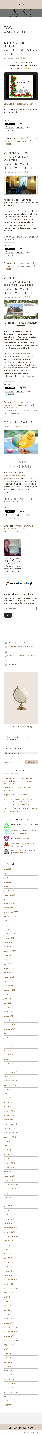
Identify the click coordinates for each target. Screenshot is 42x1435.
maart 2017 (8, 1210)
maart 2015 (8, 1314)
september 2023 (11, 912)
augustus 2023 (10, 916)
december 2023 (10, 908)
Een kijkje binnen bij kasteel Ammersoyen (20, 48)
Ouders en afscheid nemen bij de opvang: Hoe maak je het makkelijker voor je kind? (20, 781)
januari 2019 (9, 1115)
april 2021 (8, 1003)
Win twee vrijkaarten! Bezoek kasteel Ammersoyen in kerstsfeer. (20, 285)
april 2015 (8, 1310)
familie (30, 526)
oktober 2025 (9, 873)
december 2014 (10, 1327)
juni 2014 (7, 1353)
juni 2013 (7, 1405)
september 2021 (11, 986)
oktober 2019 (9, 1076)
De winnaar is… (19, 422)
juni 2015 (7, 1301)
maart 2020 (9, 1055)
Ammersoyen (20, 138)
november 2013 (10, 1384)
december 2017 (10, 1172)
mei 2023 (8, 925)
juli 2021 (7, 994)
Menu (22, 4)
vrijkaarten (9, 266)
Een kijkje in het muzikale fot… (24, 825)
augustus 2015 (10, 1293)
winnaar (27, 266)
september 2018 (11, 1133)
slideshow (21, 141)
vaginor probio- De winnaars (16, 795)
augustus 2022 (10, 951)
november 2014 (10, 1332)
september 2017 (11, 1184)
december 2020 (10, 1020)
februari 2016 (9, 1267)
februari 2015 (9, 1319)
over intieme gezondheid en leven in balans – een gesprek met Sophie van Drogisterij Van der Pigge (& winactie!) (20, 801)
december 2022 (10, 942)
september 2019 (11, 1081)
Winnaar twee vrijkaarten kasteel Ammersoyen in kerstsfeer (19, 160)
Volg (8, 615)
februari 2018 (9, 1163)
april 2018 (8, 1154)
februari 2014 (9, 1371)
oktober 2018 (9, 1128)
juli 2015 (7, 1297)
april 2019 (8, 1102)
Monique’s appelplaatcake (22, 845)
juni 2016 (7, 1249)
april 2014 (8, 1362)
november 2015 (10, 1280)
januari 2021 (8, 1016)
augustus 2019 (10, 1085)
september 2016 (11, 1236)
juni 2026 (7, 869)
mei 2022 (7, 960)
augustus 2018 (10, 1137)
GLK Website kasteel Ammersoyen (20, 104)
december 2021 (10, 973)
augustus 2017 (10, 1189)
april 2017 (8, 1206)
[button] (16, 91)
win (5, 413)
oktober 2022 (9, 947)
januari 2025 (9, 891)
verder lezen (27, 376)
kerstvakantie (23, 405)
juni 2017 (7, 1197)
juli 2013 (7, 1401)
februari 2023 (9, 934)
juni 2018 (7, 1146)
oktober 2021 (9, 981)
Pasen (14, 529)
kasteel (7, 141)
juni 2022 (7, 955)
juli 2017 (7, 1193)
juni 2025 (7, 882)
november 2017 (10, 1176)
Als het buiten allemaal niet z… (23, 832)
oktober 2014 (9, 1336)
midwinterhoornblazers (15, 410)
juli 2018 (7, 1141)
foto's (29, 138)
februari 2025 (9, 886)
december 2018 (10, 1120)
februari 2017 (9, 1215)
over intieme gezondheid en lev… (22, 851)
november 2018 (10, 1124)
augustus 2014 (10, 1345)
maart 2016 (8, 1262)
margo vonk (15, 850)
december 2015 (10, 1275)
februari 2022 (9, 968)
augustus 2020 (10, 1033)
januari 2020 (9, 1063)
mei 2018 (7, 1150)
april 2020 (8, 1051)
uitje (20, 529)
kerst (13, 141)
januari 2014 (9, 1375)
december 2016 (10, 1223)
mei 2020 (8, 1046)
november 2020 (11, 1025)
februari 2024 (9, 903)
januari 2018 (9, 1167)
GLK (35, 138)
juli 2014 (7, 1349)
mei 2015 (7, 1306)
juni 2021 (7, 999)
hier (22, 63)
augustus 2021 (10, 990)
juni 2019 (7, 1094)
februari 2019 (9, 1111)
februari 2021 (9, 1012)
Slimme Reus (24, 839)
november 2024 (11, 895)
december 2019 (10, 1068)
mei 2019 (7, 1098)
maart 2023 (8, 929)
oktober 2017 (9, 1180)
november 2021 (10, 977)
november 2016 (10, 1228)
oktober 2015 (9, 1284)
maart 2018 (8, 1159)
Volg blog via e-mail (18, 594)
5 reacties (15, 413)
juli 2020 (7, 1038)
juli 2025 (7, 878)
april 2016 (8, 1258)
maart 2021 (8, 1007)
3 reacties (19, 531)
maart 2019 (8, 1107)
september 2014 (11, 1340)
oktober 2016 (9, 1232)
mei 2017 (7, 1202)
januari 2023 (9, 938)
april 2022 (8, 964)
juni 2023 (7, 921)
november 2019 (10, 1072)
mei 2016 (7, 1254)
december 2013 (10, 1379)
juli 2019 (7, 1089)
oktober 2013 (9, 1388)
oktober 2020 (10, 1029)
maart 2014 (8, 1366)
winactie (18, 266)
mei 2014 (7, 1358)
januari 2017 (9, 1219)
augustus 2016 (10, 1241)
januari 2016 (9, 1271)
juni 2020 (7, 1042)
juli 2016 (7, 1245)
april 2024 (8, 899)
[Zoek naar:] (21, 762)
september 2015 (11, 1288)
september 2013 (11, 1392)
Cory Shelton (16, 844)
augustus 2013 (10, 1396)
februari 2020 (9, 1059)
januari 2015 (8, 1323)
